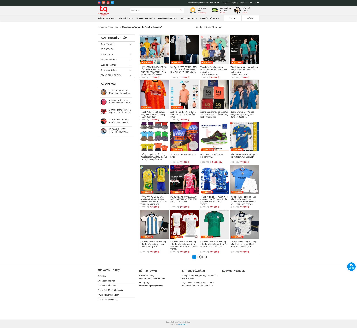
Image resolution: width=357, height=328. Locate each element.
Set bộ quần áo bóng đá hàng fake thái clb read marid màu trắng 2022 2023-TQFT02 (243, 244)
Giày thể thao (125, 18)
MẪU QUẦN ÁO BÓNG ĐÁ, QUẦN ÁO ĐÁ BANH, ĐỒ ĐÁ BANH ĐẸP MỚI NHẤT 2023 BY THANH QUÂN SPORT (153, 200)
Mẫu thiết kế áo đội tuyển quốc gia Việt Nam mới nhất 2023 (244, 155)
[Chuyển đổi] (130, 44)
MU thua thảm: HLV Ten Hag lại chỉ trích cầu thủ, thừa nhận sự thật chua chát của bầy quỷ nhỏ (120, 111)
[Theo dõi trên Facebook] (255, 3)
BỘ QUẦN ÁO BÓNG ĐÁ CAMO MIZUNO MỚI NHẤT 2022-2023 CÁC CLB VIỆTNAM (183, 199)
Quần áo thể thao (106, 18)
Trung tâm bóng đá (229, 3)
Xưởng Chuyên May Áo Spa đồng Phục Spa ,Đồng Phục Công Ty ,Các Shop (242, 114)
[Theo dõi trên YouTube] (258, 3)
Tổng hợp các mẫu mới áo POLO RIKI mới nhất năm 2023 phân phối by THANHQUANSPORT (213, 71)
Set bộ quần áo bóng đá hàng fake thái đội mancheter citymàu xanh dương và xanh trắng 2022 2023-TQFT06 (243, 200)
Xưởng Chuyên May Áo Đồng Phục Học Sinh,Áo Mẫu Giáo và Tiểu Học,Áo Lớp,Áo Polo (153, 157)
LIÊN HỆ (250, 18)
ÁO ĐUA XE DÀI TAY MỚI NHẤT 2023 (183, 155)
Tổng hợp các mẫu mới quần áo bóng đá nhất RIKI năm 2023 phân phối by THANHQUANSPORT (244, 71)
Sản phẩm (114, 27)
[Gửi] (180, 10)
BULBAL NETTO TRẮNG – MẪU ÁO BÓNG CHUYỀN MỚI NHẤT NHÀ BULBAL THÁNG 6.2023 (183, 69)
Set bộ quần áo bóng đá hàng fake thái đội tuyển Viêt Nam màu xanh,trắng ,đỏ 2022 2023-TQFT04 (184, 245)
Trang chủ (102, 27)
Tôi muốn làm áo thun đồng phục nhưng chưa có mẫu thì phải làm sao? (119, 91)
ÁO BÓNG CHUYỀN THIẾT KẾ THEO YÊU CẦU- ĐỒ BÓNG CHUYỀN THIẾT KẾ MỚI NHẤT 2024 (120, 130)
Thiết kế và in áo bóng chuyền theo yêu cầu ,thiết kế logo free (119, 120)
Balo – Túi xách (188, 18)
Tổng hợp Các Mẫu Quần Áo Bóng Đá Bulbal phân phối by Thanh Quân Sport (152, 114)
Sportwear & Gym (145, 18)
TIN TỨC (233, 18)
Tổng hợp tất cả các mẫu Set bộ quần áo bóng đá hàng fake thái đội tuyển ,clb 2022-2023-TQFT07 (214, 200)
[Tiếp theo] (204, 257)
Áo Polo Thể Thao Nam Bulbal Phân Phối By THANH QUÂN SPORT (183, 114)
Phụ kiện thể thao (208, 18)
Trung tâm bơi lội (245, 3)
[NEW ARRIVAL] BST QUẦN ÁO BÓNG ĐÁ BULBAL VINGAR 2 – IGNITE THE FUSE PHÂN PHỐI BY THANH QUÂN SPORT (153, 71)
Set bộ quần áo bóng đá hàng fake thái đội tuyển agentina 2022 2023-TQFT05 (153, 244)
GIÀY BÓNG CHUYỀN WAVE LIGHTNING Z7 (212, 155)
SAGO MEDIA (182, 324)
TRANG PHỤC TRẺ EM (166, 18)
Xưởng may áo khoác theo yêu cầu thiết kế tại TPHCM (120, 101)
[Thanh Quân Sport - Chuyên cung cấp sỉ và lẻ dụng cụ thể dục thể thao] (112, 10)
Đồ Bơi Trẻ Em (107, 49)
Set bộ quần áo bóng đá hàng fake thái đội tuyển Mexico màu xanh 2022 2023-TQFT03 (213, 244)
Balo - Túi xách (107, 44)
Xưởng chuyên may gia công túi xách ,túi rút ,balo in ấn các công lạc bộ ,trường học (214, 114)
